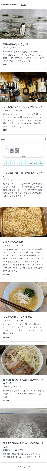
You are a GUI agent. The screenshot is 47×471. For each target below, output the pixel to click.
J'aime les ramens (9, 4)
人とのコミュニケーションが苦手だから (23, 106)
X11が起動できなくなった (16, 44)
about (23, 4)
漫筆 (5, 130)
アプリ (5, 199)
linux (5, 64)
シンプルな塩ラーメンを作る (17, 316)
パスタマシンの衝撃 (13, 242)
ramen (6, 274)
